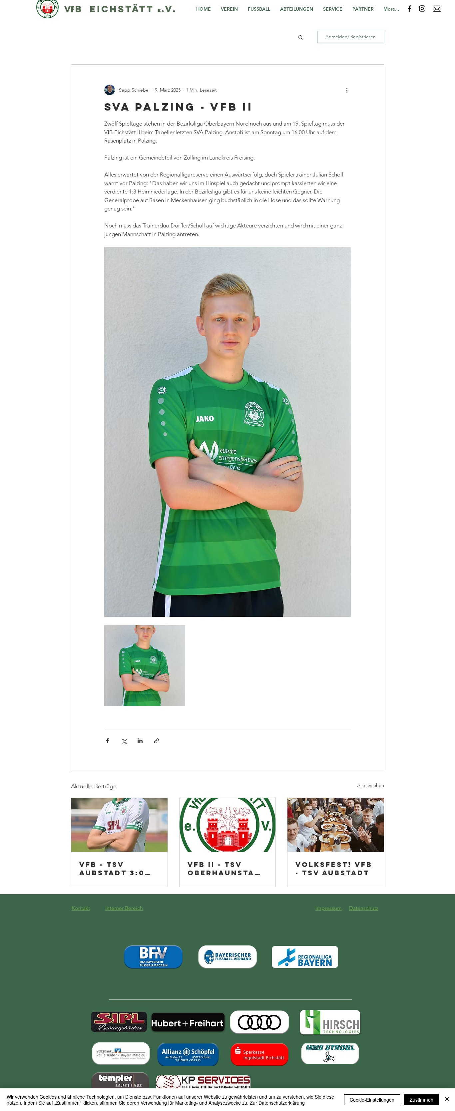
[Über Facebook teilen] (107, 741)
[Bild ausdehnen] (144, 665)
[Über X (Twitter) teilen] (124, 741)
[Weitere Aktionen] (347, 90)
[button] (231, 9)
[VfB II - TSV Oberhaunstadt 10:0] (228, 825)
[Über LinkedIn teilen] (140, 741)
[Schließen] (447, 1100)
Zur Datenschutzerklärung (277, 1102)
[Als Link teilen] (156, 741)
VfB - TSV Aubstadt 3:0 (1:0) (112, 868)
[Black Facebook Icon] (409, 8)
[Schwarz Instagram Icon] (422, 8)
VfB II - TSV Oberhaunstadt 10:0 (227, 868)
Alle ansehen (370, 785)
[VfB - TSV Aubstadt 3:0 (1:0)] (119, 825)
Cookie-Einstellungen (372, 1099)
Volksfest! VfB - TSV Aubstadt (333, 868)
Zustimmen (421, 1099)
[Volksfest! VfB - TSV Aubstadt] (335, 825)
